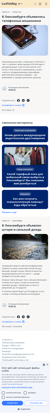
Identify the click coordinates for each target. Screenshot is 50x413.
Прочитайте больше (14, 384)
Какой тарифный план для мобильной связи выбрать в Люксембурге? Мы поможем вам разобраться (25, 178)
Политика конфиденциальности (18, 354)
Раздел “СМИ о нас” (11, 345)
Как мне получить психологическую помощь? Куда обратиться (25, 202)
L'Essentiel (17, 326)
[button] (25, 387)
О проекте (7, 340)
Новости (5, 12)
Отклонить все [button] (36, 403)
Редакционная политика (14, 357)
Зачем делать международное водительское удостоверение (25, 136)
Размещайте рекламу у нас (15, 360)
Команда (6, 351)
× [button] (47, 365)
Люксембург (17, 221)
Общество (16, 12)
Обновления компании (13, 343)
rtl (13, 110)
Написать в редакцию (13, 348)
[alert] (25, 387)
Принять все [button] (12, 403)
